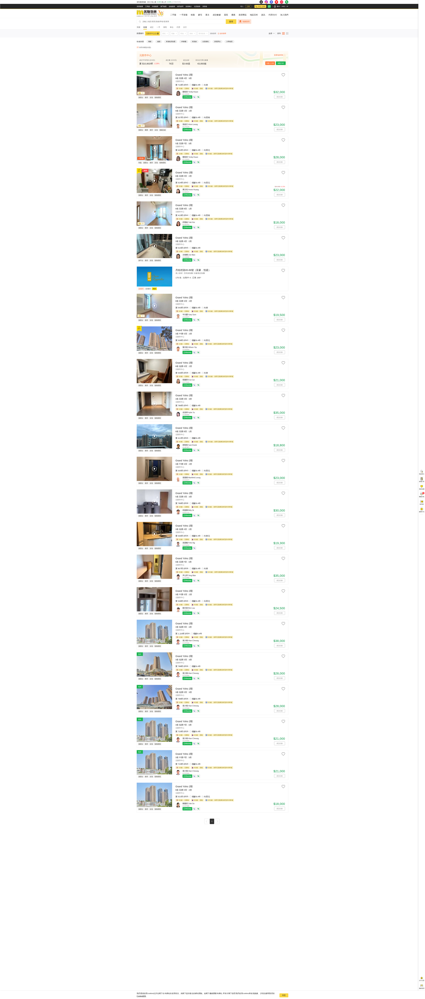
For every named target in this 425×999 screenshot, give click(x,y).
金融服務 (172, 6)
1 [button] (211, 821)
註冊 (248, 6)
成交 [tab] (152, 27)
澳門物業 (163, 6)
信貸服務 (197, 6)
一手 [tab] (158, 27)
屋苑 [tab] (165, 27)
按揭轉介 (189, 6)
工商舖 (147, 6)
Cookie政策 (141, 996)
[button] (206, 822)
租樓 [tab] (145, 27)
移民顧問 (180, 6)
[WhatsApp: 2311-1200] (269, 6)
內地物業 (155, 6)
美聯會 (204, 6)
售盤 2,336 (270, 63)
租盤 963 (281, 63)
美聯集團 (140, 6)
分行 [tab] (185, 27)
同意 (284, 995)
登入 (241, 6)
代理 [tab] (178, 27)
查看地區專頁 (278, 55)
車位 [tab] (171, 27)
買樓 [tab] (138, 27)
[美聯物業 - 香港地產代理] (150, 13)
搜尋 (231, 21)
